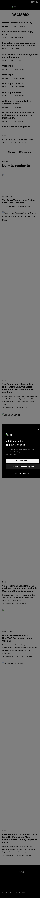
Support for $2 (22, 461)
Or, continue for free (22, 473)
